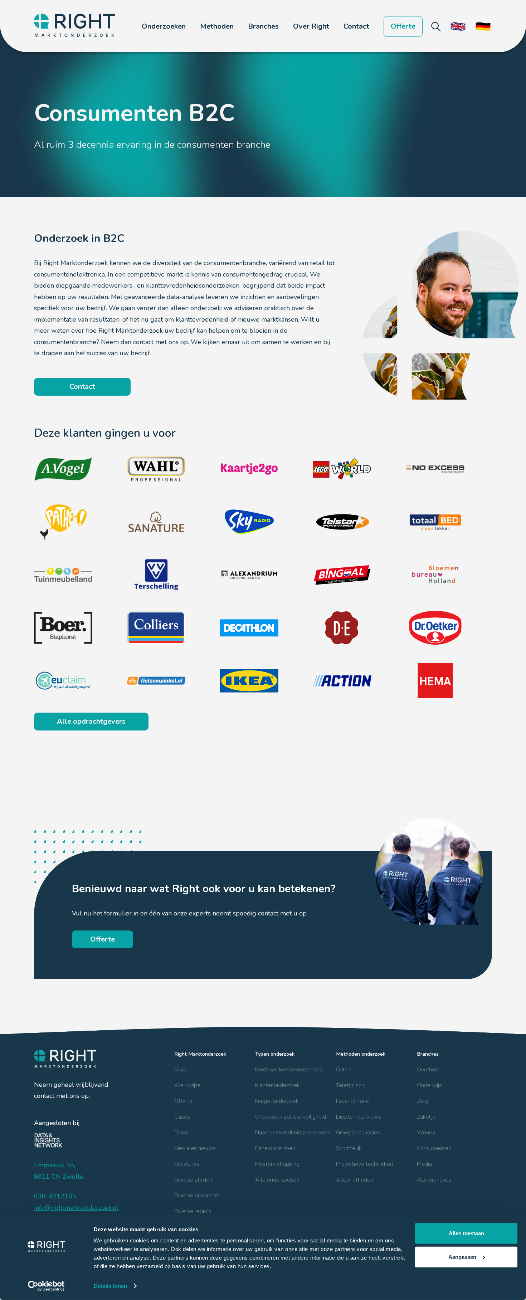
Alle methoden (354, 1180)
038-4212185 (55, 1196)
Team (181, 1133)
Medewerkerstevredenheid (289, 1070)
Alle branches (434, 1180)
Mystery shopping (277, 1164)
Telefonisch (350, 1085)
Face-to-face (352, 1101)
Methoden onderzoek (360, 1053)
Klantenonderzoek (277, 1085)
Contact (356, 26)
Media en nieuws (195, 1148)
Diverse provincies (197, 1195)
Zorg (422, 1101)
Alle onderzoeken (277, 1180)
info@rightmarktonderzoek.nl (76, 1207)
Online (344, 1070)
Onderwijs (429, 1085)
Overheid (428, 1070)
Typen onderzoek (274, 1053)
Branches (428, 1053)
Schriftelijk (349, 1148)
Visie (180, 1070)
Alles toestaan (466, 1233)
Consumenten (434, 1148)
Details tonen (110, 1286)
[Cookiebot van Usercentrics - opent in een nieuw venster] (46, 1286)
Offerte (403, 26)
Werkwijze (187, 1085)
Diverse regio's (192, 1211)
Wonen (426, 1133)
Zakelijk (426, 1117)
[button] (164, 26)
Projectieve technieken (364, 1164)
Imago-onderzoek (277, 1101)
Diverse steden (193, 1180)
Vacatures (186, 1164)
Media (424, 1164)
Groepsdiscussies (358, 1133)
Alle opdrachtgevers (91, 721)
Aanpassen (462, 1256)
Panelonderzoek (275, 1148)
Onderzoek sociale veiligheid (290, 1117)
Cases (182, 1117)
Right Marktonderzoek (200, 1053)
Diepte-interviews (358, 1117)
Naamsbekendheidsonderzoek (292, 1133)
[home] (74, 26)
